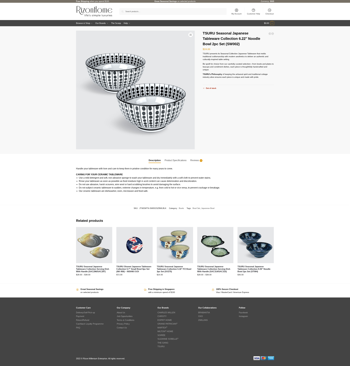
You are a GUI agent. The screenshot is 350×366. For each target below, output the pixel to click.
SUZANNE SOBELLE (167, 339)
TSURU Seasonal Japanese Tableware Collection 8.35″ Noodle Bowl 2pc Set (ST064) (254, 269)
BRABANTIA (204, 312)
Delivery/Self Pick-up (85, 312)
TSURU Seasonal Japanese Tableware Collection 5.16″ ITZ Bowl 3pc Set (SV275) (174, 269)
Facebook (243, 312)
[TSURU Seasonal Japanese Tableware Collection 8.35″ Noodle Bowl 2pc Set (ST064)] (256, 245)
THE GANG (162, 343)
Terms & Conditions (125, 320)
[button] (269, 23)
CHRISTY (162, 316)
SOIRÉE (161, 335)
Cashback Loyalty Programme (90, 324)
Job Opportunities (125, 316)
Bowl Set (196, 208)
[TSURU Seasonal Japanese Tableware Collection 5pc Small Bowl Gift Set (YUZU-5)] (272, 33)
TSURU (161, 346)
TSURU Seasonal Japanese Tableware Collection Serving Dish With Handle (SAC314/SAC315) (213, 269)
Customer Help (253, 14)
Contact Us (122, 327)
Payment (80, 316)
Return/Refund (82, 320)
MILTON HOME (165, 331)
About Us (121, 312)
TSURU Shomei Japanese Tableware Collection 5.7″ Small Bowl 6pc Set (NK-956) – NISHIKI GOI (133, 269)
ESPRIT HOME (164, 320)
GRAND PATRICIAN (167, 324)
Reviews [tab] (195, 160)
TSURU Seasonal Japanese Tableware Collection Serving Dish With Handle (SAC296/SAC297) (92, 269)
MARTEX (162, 327)
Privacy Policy (123, 324)
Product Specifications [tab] (175, 160)
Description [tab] (155, 160)
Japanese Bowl (207, 208)
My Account (236, 14)
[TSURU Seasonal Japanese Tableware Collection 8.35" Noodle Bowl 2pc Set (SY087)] (269, 33)
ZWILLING (203, 320)
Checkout (269, 14)
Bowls (181, 208)
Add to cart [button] (134, 280)
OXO (200, 316)
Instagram (243, 316)
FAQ (78, 327)
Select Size (94, 280)
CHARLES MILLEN (166, 312)
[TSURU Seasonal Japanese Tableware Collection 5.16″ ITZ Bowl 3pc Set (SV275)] (175, 245)
